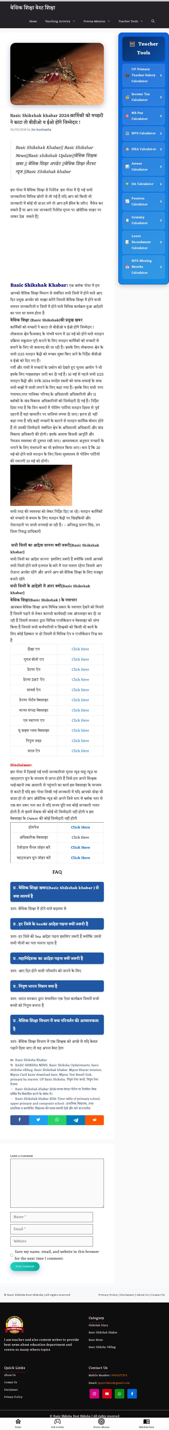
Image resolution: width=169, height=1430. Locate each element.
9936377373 (118, 1375)
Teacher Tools (128, 21)
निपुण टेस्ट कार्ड (76, 1079)
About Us (143, 1295)
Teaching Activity (57, 21)
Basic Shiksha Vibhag (102, 1347)
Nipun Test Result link (75, 1075)
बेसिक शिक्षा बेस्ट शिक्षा (32, 8)
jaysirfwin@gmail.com (114, 1383)
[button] (153, 21)
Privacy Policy (108, 1295)
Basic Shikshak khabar (50, 1070)
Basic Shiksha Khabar (31, 1060)
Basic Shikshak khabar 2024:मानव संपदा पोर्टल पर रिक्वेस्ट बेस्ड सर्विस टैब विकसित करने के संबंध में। (53, 1092)
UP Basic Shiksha (52, 1079)
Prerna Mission (94, 21)
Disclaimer (127, 1295)
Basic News (96, 1340)
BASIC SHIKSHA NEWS (31, 1065)
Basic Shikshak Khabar (103, 1332)
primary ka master (24, 1079)
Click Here (80, 649)
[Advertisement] (57, 251)
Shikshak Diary (98, 1325)
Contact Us (158, 1295)
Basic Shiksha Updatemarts (69, 1065)
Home (33, 21)
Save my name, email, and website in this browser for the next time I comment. (57, 1255)
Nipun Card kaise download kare (34, 1075)
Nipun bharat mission (85, 1070)
